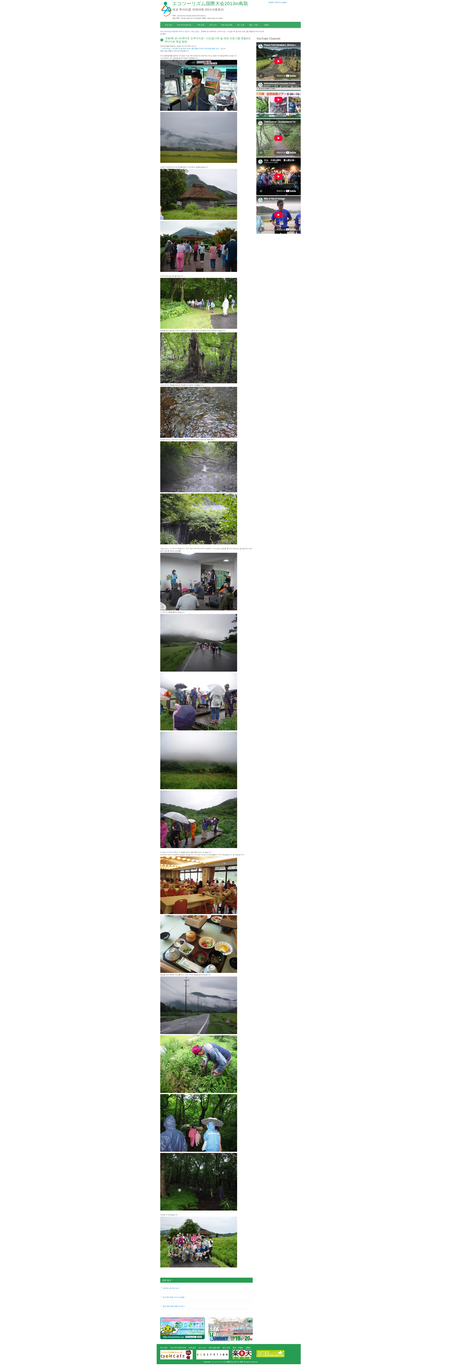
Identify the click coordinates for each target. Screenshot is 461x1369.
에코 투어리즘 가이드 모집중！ (174, 1297)
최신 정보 (168, 25)
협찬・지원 (253, 25)
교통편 (266, 25)
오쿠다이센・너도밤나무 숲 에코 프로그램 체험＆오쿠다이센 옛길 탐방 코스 (190, 48)
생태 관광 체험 (226, 25)
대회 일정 (200, 25)
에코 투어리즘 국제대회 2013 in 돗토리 (175, 31)
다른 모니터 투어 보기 (171, 1288)
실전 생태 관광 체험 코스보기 (174, 1306)
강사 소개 (212, 25)
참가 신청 (240, 25)
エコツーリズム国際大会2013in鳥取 (210, 3)
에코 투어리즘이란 (184, 25)
